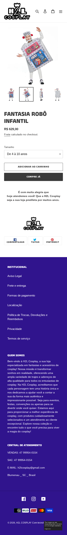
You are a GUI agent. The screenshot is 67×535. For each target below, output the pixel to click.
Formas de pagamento (21, 295)
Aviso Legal (14, 276)
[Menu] (61, 11)
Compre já (33, 177)
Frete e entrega (16, 285)
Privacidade (14, 328)
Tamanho (9, 147)
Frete (7, 134)
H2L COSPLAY (23, 522)
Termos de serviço (18, 338)
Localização (14, 305)
